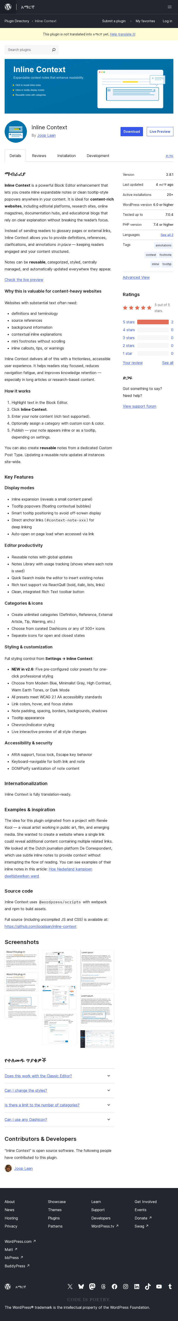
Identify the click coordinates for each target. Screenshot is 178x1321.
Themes (55, 1209)
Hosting (11, 1218)
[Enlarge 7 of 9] (108, 956)
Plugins (54, 1218)
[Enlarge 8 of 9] (108, 999)
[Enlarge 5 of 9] (70, 992)
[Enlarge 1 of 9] (32, 956)
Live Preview (160, 131)
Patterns (55, 1226)
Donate (143, 1218)
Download (132, 131)
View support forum (139, 406)
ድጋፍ (169, 155)
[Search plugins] (53, 49)
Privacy (11, 1226)
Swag (142, 1226)
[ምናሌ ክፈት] (170, 7)
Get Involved (146, 1201)
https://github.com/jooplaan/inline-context (40, 926)
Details (15, 155)
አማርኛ (21, 1286)
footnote (166, 255)
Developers (101, 1218)
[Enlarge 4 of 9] (70, 956)
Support (98, 1209)
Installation (66, 155)
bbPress (14, 1257)
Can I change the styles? (26, 1090)
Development (98, 155)
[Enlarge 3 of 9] (32, 1001)
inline (155, 264)
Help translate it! (122, 34)
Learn (96, 1201)
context (151, 255)
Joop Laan (46, 135)
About (10, 1201)
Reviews (39, 155)
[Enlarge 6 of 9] (70, 1020)
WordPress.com (20, 1241)
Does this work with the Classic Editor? (38, 1076)
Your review (133, 362)
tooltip (167, 264)
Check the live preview (24, 279)
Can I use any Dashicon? (26, 1119)
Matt (11, 1249)
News (9, 1209)
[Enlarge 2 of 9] (32, 978)
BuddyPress (17, 1266)
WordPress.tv (105, 1226)
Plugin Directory (17, 21)
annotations (164, 245)
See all (167, 362)
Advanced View (136, 277)
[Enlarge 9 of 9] (108, 1036)
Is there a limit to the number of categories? (42, 1105)
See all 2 (167, 235)
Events (140, 1209)
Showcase (57, 1201)
